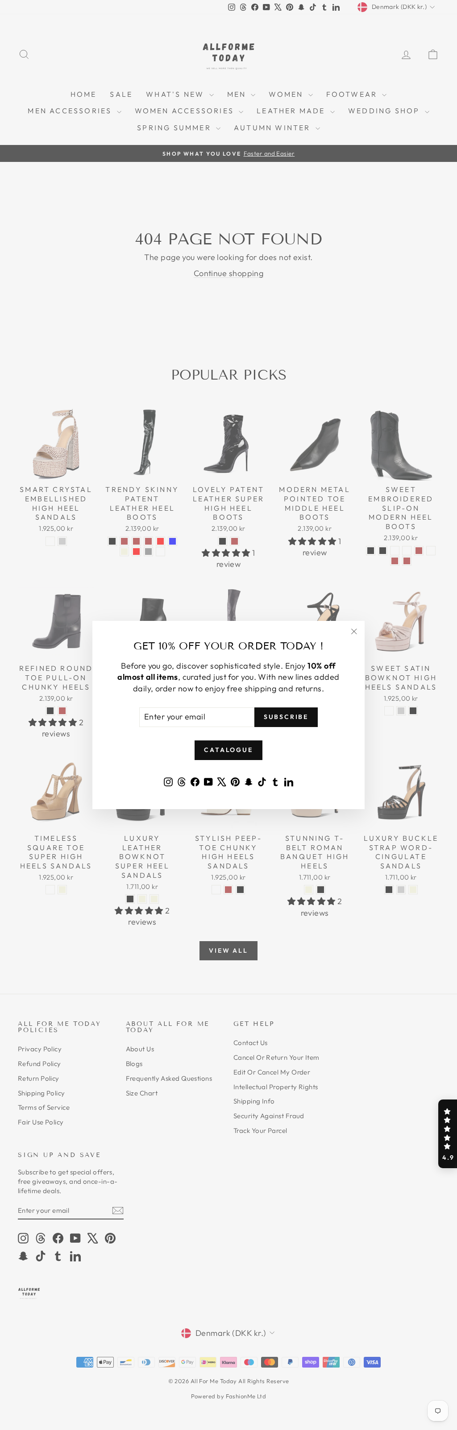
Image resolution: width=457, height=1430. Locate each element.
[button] (447, 1133)
